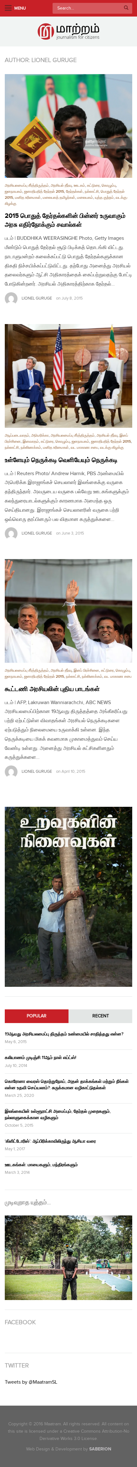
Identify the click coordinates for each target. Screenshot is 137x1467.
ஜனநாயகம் (13, 191)
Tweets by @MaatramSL (31, 1382)
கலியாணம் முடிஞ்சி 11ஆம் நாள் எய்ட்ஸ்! (40, 1057)
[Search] (126, 8)
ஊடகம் (79, 185)
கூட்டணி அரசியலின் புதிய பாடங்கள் (52, 689)
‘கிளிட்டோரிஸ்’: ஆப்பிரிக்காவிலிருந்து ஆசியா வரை (50, 1141)
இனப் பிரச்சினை (86, 670)
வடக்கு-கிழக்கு (112, 447)
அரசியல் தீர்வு (61, 185)
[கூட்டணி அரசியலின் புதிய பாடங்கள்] (68, 611)
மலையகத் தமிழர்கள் (59, 197)
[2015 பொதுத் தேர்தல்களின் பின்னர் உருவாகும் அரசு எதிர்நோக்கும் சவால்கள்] (68, 126)
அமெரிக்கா (40, 435)
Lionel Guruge (37, 298)
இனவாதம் (31, 441)
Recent (100, 1016)
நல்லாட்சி (92, 191)
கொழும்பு (109, 185)
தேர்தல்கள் (74, 191)
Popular (37, 1016)
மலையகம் (85, 197)
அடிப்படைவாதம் (17, 435)
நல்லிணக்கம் (31, 447)
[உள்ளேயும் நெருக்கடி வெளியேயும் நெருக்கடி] (68, 376)
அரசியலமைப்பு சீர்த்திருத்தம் (27, 185)
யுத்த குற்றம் (104, 197)
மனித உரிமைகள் (28, 197)
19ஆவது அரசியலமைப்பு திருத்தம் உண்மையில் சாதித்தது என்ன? (64, 1034)
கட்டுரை (93, 185)
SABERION (100, 1449)
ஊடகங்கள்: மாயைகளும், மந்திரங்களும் (41, 1164)
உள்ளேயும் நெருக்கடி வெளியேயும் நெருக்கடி (61, 460)
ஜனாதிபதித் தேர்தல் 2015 (44, 191)
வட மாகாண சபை (84, 447)
